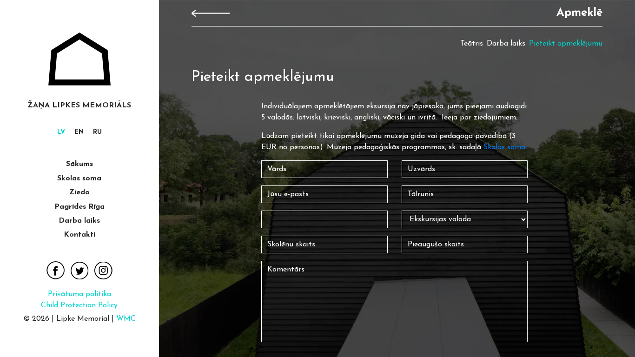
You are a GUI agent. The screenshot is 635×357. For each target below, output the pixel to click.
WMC (126, 319)
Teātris (471, 43)
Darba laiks (79, 221)
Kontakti (79, 234)
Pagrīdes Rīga (79, 207)
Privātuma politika (79, 294)
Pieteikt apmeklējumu (565, 43)
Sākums (79, 164)
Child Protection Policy (79, 305)
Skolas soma (79, 178)
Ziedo (79, 192)
